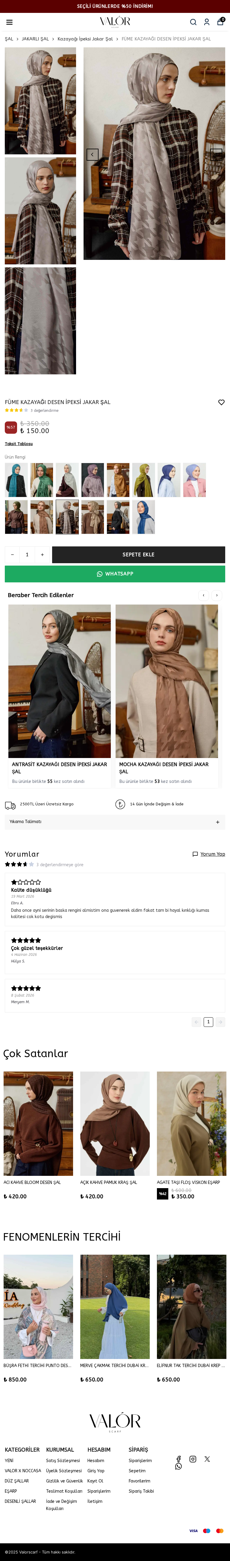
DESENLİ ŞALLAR (20, 1501)
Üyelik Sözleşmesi (64, 1470)
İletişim (94, 1501)
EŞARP (11, 1491)
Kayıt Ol (95, 1481)
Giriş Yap (96, 1470)
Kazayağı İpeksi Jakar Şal (85, 39)
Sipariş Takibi (141, 1491)
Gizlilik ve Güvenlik (64, 1481)
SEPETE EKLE (139, 555)
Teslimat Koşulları (64, 1491)
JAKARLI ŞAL (35, 39)
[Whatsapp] (178, 1466)
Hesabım (95, 1460)
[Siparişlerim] (207, 22)
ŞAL (9, 39)
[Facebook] (178, 1459)
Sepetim (137, 1470)
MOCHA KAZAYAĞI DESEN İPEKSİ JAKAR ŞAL (163, 768)
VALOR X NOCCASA (23, 1470)
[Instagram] (192, 1459)
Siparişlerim (99, 1491)
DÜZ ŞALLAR (17, 1481)
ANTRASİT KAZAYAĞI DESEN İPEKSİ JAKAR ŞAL (59, 768)
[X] (207, 1459)
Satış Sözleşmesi (63, 1460)
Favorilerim (139, 1481)
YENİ (9, 1460)
